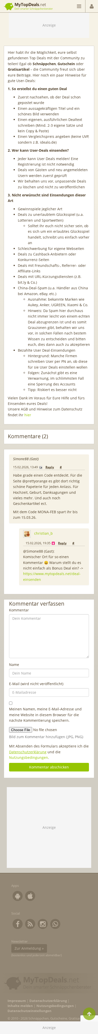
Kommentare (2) (28, 436)
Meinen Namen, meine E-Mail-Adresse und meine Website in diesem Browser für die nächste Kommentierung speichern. (45, 715)
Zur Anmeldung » (29, 948)
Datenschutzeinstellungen (30, 1011)
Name (14, 664)
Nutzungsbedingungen (28, 757)
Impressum (17, 1001)
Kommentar (19, 610)
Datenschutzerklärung (27, 751)
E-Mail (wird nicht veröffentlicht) (36, 683)
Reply (49, 467)
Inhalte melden (20, 1006)
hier (27, 414)
